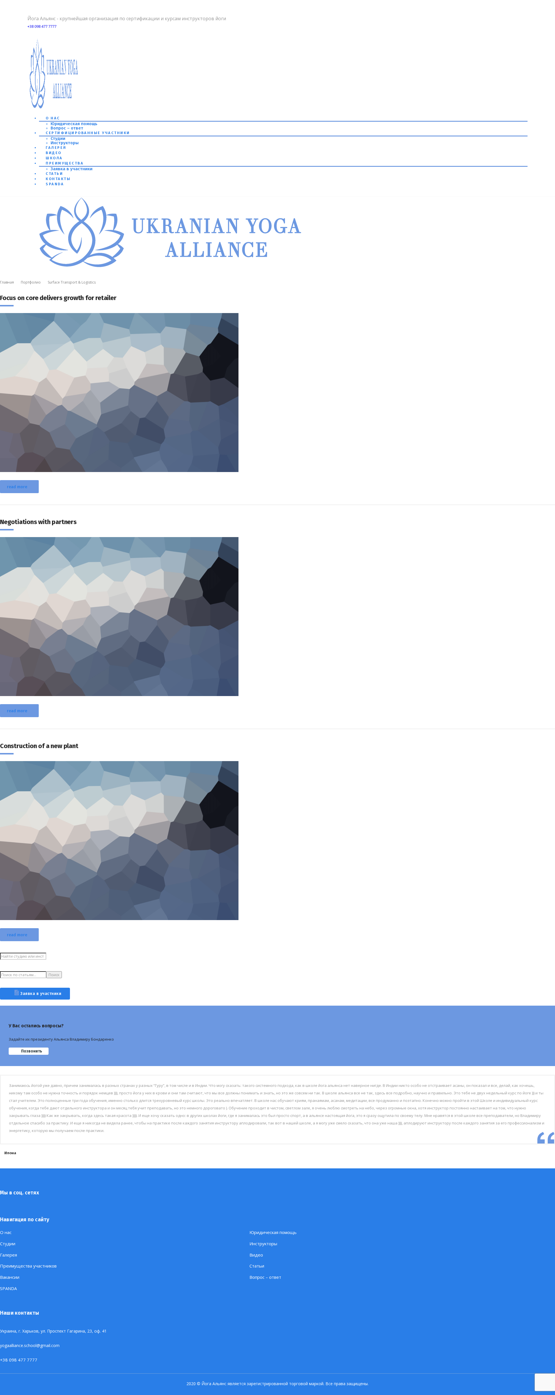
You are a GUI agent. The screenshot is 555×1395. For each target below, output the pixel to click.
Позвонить (31, 1051)
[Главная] (172, 268)
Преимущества (65, 163)
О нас (53, 118)
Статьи (54, 173)
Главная (7, 282)
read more (17, 486)
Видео (54, 153)
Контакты (58, 179)
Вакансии (9, 1277)
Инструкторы (65, 142)
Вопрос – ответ (67, 128)
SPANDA (55, 184)
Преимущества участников (28, 1266)
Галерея (56, 147)
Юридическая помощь (74, 123)
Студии (58, 138)
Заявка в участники (71, 168)
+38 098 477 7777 (41, 26)
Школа (54, 158)
